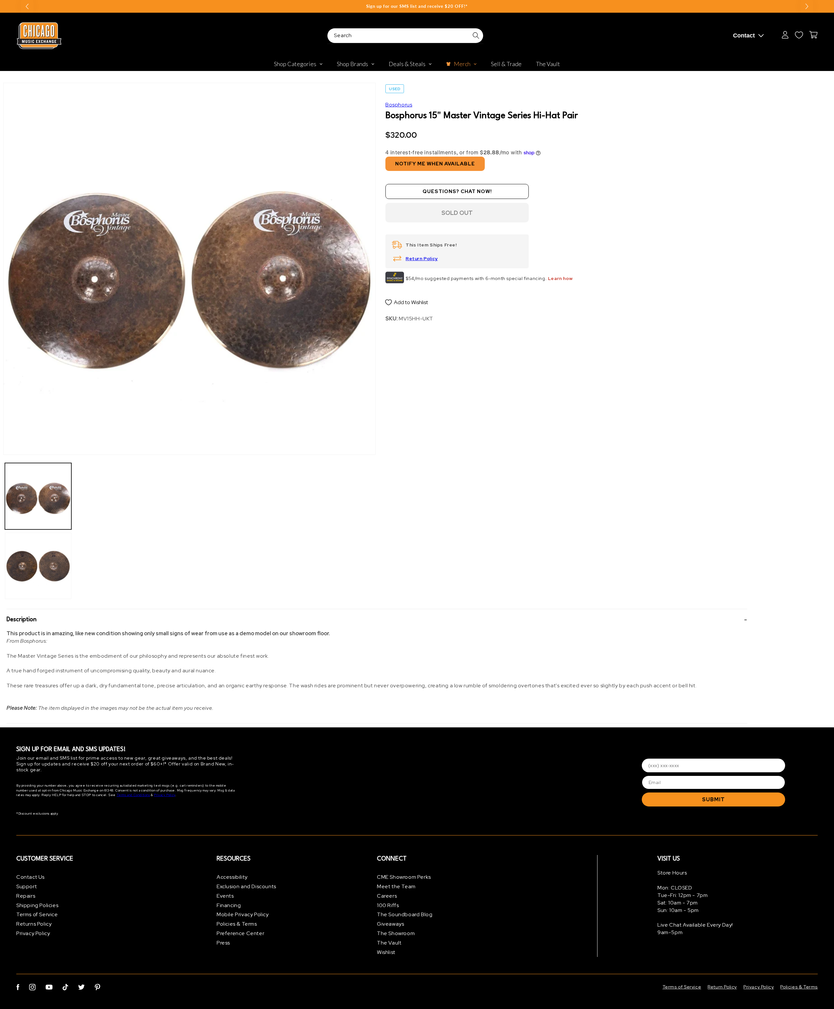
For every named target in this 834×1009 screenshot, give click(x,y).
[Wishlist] (799, 35)
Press (223, 942)
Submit (713, 799)
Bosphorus (398, 104)
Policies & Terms (237, 923)
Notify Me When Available (435, 164)
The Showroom (396, 933)
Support (26, 886)
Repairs (25, 895)
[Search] (476, 35)
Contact (744, 35)
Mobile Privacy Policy (243, 914)
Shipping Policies (37, 905)
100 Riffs (388, 905)
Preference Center (240, 933)
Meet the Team (396, 886)
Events (225, 895)
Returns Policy (33, 923)
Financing (229, 905)
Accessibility (232, 877)
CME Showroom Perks (404, 877)
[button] (377, 619)
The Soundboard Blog (404, 914)
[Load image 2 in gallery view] (38, 566)
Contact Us (30, 877)
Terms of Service (37, 914)
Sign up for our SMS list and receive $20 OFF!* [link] (417, 6)
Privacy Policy (164, 795)
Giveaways (390, 923)
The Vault (389, 942)
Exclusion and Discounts (246, 886)
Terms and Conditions (133, 795)
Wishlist (386, 952)
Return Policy (422, 258)
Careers (387, 895)
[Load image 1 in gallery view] (38, 496)
